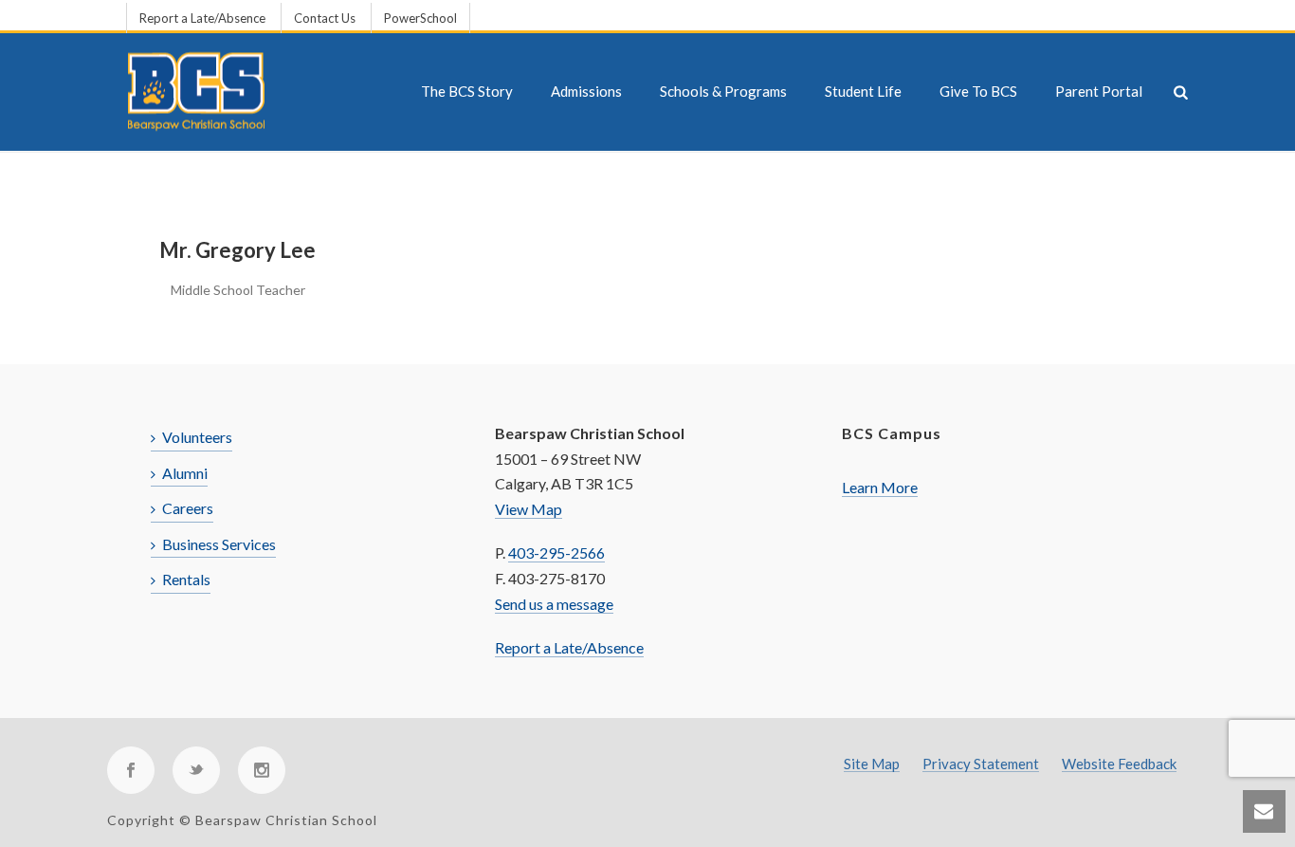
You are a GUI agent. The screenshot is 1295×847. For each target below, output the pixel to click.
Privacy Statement (980, 764)
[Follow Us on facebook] (131, 770)
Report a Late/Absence (202, 18)
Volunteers (197, 437)
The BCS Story (467, 91)
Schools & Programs (723, 91)
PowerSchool (420, 18)
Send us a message (554, 604)
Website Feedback (1119, 764)
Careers (187, 508)
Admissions (586, 91)
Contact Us (325, 18)
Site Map (872, 764)
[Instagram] (261, 770)
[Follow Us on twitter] (196, 770)
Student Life (863, 91)
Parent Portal (1098, 91)
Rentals (186, 579)
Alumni (185, 473)
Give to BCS (978, 91)
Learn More (880, 487)
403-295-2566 (556, 552)
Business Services (219, 544)
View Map (528, 509)
